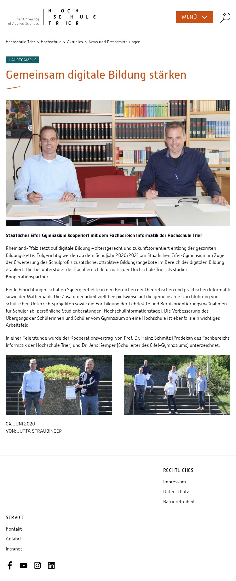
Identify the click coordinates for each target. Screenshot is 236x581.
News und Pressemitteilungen (114, 41)
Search (225, 17)
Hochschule (51, 41)
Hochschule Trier (20, 41)
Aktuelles (75, 41)
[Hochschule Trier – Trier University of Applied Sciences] (118, 16)
